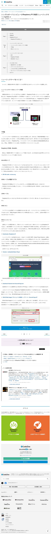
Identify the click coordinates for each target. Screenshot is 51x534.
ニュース (3, 492)
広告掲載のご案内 (38, 486)
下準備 (12, 47)
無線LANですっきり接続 (16, 64)
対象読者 (12, 35)
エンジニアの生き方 (29, 5)
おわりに (12, 72)
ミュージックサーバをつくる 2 (16, 53)
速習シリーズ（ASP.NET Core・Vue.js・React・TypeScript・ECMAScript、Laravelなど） (28, 377)
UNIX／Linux (4, 24)
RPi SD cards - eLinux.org (9, 174)
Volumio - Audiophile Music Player (11, 252)
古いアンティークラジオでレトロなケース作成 (20, 70)
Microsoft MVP (31, 373)
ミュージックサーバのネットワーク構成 (19, 45)
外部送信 (7, 526)
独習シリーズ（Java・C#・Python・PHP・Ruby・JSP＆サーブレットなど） (28, 375)
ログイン (26, 461)
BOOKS (42, 492)
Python (36, 5)
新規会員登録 (26, 458)
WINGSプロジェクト (33, 375)
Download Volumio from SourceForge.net (13, 283)
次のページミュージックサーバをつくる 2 (25, 328)
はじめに (12, 33)
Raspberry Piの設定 (15, 57)
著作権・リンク (8, 515)
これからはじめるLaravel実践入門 (26, 379)
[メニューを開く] (2, 2)
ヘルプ (7, 513)
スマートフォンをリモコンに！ (17, 66)
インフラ (21, 5)
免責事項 (7, 519)
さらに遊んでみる (13, 63)
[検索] (2, 5)
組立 (12, 55)
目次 (25, 29)
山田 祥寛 (16, 20)
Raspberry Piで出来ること (16, 39)
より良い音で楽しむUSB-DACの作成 (18, 68)
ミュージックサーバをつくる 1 (16, 43)
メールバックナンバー (26, 455)
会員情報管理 (8, 517)
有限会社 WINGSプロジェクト (29, 389)
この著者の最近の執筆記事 (14, 384)
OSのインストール (15, 49)
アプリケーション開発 (13, 5)
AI (5, 5)
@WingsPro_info (36, 393)
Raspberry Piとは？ (14, 37)
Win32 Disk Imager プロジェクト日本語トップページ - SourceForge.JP (20, 297)
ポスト (42, 349)
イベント (29, 492)
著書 (23, 393)
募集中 (40, 392)
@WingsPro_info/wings (13, 395)
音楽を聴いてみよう (15, 58)
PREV (4, 334)
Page (4, 36)
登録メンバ (22, 392)
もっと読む (5, 361)
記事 (25, 393)
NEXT (47, 334)
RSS (30, 393)
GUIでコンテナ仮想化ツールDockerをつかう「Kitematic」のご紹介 (18, 356)
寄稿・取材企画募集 (13, 486)
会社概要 (7, 520)
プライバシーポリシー (9, 524)
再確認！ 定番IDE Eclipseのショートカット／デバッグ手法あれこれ (18, 358)
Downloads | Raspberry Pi (9, 234)
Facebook (29, 395)
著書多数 (17, 380)
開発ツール (42, 5)
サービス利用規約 (9, 522)
